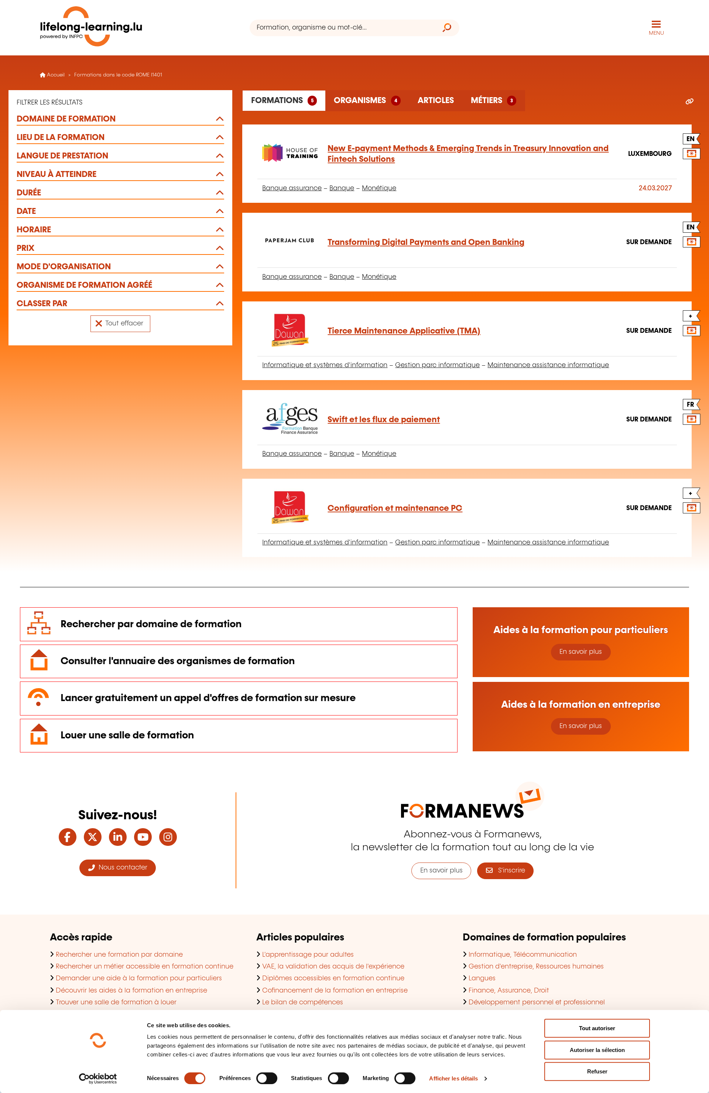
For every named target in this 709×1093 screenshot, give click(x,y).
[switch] (266, 1078)
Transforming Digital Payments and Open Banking (426, 242)
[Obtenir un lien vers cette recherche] (689, 102)
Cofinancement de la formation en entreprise (335, 990)
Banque (341, 188)
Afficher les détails (453, 1078)
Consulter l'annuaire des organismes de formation (178, 661)
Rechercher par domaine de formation (151, 624)
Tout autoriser (597, 1028)
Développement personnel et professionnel (537, 1002)
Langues (482, 978)
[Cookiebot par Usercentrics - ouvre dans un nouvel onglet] (98, 1078)
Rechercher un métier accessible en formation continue (144, 966)
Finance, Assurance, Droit (509, 990)
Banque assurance (292, 188)
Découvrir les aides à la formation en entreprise (131, 990)
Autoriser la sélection (597, 1050)
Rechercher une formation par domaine (119, 955)
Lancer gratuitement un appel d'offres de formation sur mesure (208, 698)
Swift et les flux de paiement (384, 420)
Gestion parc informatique (437, 365)
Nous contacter (121, 867)
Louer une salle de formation (127, 736)
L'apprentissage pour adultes (308, 955)
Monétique (379, 188)
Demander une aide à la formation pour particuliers (139, 978)
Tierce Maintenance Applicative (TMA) (404, 331)
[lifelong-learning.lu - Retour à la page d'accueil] (91, 28)
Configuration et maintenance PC (395, 508)
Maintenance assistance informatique (548, 365)
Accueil (55, 75)
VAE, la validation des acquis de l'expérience (333, 966)
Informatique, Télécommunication (523, 955)
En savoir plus (580, 652)
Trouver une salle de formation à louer (116, 1002)
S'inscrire (509, 870)
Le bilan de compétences (302, 1002)
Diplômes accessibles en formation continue (333, 978)
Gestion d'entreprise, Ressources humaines (536, 966)
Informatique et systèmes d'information (324, 365)
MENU (656, 33)
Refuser (597, 1071)
